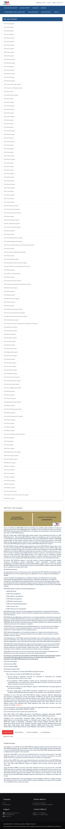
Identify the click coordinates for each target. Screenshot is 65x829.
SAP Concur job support (10, 366)
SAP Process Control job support (12, 227)
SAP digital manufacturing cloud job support (15, 316)
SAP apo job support (9, 70)
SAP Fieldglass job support (11, 352)
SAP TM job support (9, 216)
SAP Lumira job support (10, 398)
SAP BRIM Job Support (10, 462)
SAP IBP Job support (9, 484)
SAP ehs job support (9, 41)
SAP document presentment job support (14, 312)
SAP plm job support (9, 48)
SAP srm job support (9, 45)
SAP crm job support (9, 116)
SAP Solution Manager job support (13, 409)
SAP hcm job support (9, 77)
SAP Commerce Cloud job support (12, 280)
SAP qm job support (9, 55)
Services (35, 8)
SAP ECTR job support (9, 302)
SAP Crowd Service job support (12, 377)
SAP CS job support (9, 138)
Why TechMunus (19, 732)
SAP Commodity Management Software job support (17, 284)
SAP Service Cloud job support (11, 220)
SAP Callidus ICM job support (11, 259)
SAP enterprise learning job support (13, 309)
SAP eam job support (9, 187)
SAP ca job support (9, 145)
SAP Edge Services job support (12, 298)
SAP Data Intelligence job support (12, 387)
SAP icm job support (9, 155)
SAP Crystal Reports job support (12, 380)
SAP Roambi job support (10, 362)
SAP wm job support (9, 105)
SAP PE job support (9, 170)
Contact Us (8, 816)
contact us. (18, 705)
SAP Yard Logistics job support (12, 209)
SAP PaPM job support (9, 487)
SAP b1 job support (9, 191)
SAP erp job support (9, 177)
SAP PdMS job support (9, 412)
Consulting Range (45, 732)
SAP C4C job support (9, 473)
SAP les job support (9, 113)
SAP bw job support (9, 109)
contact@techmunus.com (12, 813)
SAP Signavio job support (10, 337)
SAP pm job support (9, 52)
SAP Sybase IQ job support (11, 287)
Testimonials (6, 804)
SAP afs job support (9, 148)
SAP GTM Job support (9, 480)
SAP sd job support (9, 34)
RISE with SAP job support (11, 459)
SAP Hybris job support (10, 334)
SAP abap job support (9, 80)
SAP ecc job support (9, 198)
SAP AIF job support (9, 255)
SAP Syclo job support (9, 359)
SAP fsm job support (9, 173)
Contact (56, 12)
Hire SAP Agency (46, 12)
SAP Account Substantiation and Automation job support (19, 245)
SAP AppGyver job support (10, 327)
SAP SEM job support (9, 134)
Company (43, 8)
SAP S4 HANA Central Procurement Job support (16, 494)
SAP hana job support (9, 59)
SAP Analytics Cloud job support (12, 273)
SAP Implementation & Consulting (14, 12)
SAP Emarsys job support (10, 348)
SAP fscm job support (9, 130)
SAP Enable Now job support (11, 320)
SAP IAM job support (9, 277)
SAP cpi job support (9, 166)
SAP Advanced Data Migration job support (15, 252)
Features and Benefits (32, 732)
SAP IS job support (8, 123)
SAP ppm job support (9, 230)
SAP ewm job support (9, 73)
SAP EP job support (9, 441)
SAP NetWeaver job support (11, 95)
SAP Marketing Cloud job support (12, 402)
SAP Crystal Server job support (12, 384)
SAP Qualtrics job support (10, 355)
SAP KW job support (9, 437)
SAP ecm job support (9, 202)
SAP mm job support (9, 38)
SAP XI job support (8, 98)
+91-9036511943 (58, 2)
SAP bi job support (8, 91)
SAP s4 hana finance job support (12, 84)
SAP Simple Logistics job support (12, 452)
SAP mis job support (9, 102)
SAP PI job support (8, 444)
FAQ (4, 803)
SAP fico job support (9, 23)
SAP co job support (9, 27)
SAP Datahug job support (10, 370)
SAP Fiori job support (9, 195)
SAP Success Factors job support (12, 212)
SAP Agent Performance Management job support (17, 266)
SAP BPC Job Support (9, 466)
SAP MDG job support (9, 405)
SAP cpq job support (9, 234)
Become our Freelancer (40, 803)
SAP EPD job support (9, 395)
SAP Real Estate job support (11, 205)
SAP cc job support (9, 163)
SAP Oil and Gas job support (11, 455)
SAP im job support (9, 127)
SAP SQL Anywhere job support (12, 223)
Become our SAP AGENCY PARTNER (43, 804)
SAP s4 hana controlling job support (13, 88)
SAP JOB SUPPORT (24, 8)
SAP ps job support (9, 66)
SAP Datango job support (10, 330)
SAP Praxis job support (10, 341)
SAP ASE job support (9, 248)
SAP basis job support (9, 63)
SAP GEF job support (9, 305)
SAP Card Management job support (13, 241)
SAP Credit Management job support (13, 416)
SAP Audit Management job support (13, 237)
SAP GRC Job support (9, 477)
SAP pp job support (9, 30)
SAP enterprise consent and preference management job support (21, 323)
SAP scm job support (9, 141)
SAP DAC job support (9, 498)
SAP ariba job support (9, 184)
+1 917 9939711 (47, 2)
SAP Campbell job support (10, 373)
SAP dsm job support (9, 291)
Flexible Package (7, 732)
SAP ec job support (9, 120)
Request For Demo (8, 736)
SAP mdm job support (9, 159)
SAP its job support (9, 152)
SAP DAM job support (9, 295)
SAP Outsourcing (33, 12)
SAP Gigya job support (9, 345)
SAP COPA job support (9, 419)
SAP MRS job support (9, 430)
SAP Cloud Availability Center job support (14, 434)
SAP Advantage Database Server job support (15, 262)
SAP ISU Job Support (9, 469)
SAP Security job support (10, 491)
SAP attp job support (9, 270)
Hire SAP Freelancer (10, 8)
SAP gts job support (9, 180)
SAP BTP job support (9, 448)
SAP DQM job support (9, 391)
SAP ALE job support (9, 423)
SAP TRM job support (9, 427)
